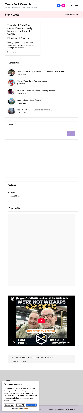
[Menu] (76, 5)
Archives (11, 192)
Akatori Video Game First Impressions (32, 81)
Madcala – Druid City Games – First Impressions (36, 91)
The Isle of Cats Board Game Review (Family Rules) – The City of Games (19, 29)
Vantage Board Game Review (29, 100)
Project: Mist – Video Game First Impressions (34, 110)
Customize (9, 405)
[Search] (71, 133)
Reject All (20, 405)
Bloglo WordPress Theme (65, 409)
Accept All (31, 405)
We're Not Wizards (18, 4)
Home (67, 15)
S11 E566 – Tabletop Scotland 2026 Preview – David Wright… (41, 71)
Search (10, 125)
